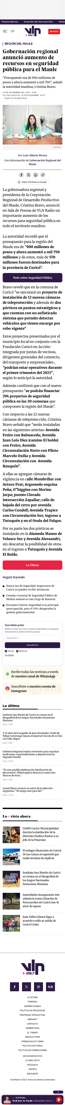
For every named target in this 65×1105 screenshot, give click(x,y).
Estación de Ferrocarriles (38, 22)
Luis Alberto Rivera (35, 155)
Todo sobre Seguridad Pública (32, 277)
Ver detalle (9, 655)
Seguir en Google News (15, 98)
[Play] (59, 1100)
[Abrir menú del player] (58, 1092)
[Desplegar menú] (5, 31)
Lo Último (32, 565)
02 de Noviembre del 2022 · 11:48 (19, 92)
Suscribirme (32, 645)
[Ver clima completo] (13, 31)
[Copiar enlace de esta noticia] (43, 175)
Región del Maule (18, 44)
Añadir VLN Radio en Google (34, 182)
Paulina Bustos (10, 22)
